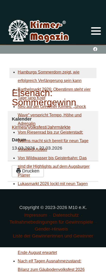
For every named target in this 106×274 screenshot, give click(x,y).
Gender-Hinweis (51, 229)
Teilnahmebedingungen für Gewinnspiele (51, 222)
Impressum (35, 215)
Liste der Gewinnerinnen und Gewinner (53, 236)
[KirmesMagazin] (39, 30)
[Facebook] (95, 49)
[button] (96, 31)
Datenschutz (66, 215)
